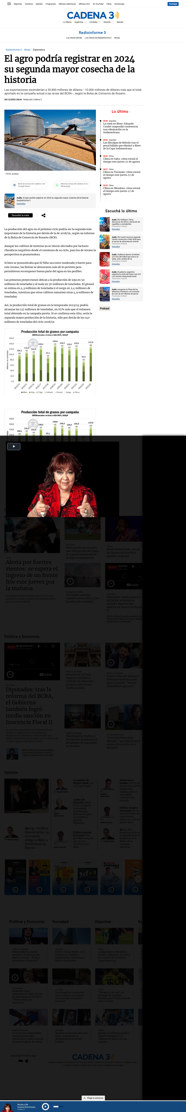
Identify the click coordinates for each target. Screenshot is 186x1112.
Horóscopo (119, 4)
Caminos (29, 4)
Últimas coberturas (67, 4)
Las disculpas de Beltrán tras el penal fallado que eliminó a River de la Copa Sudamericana (122, 145)
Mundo (120, 22)
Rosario (107, 22)
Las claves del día (74, 38)
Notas (117, 38)
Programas (51, 4)
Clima (108, 4)
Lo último (120, 111)
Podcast (104, 308)
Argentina (78, 22)
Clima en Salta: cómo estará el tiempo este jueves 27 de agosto (121, 160)
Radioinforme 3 (93, 33)
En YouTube (98, 4)
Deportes (18, 4)
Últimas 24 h (84, 4)
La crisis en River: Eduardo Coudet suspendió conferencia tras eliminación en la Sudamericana (120, 128)
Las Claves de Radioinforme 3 (98, 38)
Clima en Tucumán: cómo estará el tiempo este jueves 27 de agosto (121, 175)
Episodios (21, 203)
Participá (173, 4)
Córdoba (93, 22)
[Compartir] (43, 215)
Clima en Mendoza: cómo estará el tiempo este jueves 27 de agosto (121, 191)
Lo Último (67, 22)
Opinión (39, 4)
